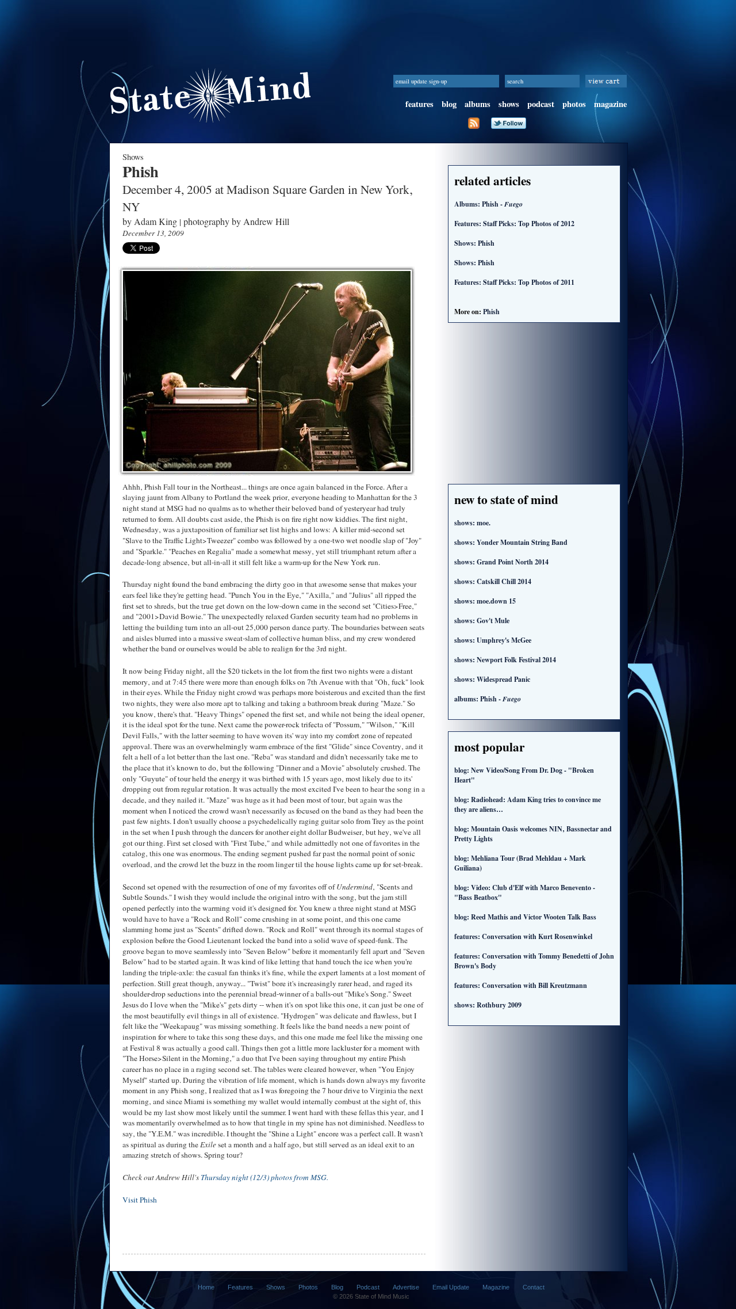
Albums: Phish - (488, 204)
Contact (534, 1287)
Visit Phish (139, 1199)
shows (509, 104)
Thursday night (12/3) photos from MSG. (264, 1177)
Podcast (367, 1287)
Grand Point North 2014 (501, 562)
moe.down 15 (485, 601)
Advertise (406, 1287)
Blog (337, 1287)
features (419, 104)
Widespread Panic (492, 679)
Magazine (495, 1287)
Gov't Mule (481, 620)
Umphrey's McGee (492, 640)
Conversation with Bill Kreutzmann (520, 985)
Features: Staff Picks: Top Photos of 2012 (514, 223)
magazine (610, 104)
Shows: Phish (474, 243)
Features (240, 1287)
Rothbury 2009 (488, 1005)
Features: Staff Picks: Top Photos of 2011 (514, 282)
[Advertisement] (368, 26)
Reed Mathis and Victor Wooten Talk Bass (525, 917)
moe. (472, 523)
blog (449, 104)
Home (206, 1287)
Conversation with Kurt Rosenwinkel (523, 936)
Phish (491, 311)
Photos (308, 1287)
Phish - (487, 699)
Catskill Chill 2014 (492, 581)
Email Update (450, 1287)
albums (477, 104)
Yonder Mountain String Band (511, 542)
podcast (540, 104)
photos (574, 104)
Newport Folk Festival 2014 (505, 660)
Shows (275, 1287)
